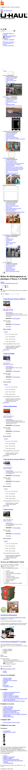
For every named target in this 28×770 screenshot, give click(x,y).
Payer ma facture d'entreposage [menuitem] (12, 170)
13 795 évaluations (16, 527)
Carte (7, 287)
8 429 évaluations (16, 318)
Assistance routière (7, 679)
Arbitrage (5, 755)
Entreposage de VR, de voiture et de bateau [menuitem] (14, 166)
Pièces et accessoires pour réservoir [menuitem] (12, 271)
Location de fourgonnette (8, 693)
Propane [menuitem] (5, 262)
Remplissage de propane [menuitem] (10, 265)
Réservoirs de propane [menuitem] (10, 270)
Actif (2, 9)
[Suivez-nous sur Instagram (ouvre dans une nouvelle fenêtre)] (4, 737)
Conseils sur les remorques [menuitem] (11, 80)
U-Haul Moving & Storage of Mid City (14, 459)
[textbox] (17, 565)
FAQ (4, 684)
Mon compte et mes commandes (10, 680)
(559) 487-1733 (9, 523)
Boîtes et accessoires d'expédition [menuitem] (12, 205)
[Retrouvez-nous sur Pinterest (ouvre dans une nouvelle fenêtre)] (4, 739)
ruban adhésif (15, 617)
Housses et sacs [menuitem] (9, 207)
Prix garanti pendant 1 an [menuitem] (8, 33)
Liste (7, 285)
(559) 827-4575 (9, 419)
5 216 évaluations (16, 425)
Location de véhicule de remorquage (11, 695)
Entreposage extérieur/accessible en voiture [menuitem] (14, 169)
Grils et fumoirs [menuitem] (9, 267)
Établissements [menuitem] (7, 37)
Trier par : (3, 293)
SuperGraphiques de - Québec (11, 722)
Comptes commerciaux (8, 706)
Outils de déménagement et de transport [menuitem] (13, 208)
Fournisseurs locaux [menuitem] (10, 238)
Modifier (2, 282)
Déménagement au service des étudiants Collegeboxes (15, 714)
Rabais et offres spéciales (8, 716)
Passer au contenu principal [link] (6, 10)
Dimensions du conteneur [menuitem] (11, 141)
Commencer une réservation (11, 99)
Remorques (10, 75)
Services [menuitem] (7, 241)
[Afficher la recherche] (4, 29)
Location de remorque (8, 694)
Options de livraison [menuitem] (10, 135)
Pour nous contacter (7, 678)
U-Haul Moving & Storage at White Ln (14, 299)
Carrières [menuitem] (5, 34)
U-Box (16, 131)
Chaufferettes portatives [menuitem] (10, 268)
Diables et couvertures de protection (11, 697)
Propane (9, 262)
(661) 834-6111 (9, 312)
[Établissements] (5, 29)
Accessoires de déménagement (12, 577)
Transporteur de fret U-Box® (9, 732)
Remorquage (5, 96)
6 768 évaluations (16, 371)
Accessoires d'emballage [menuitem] (10, 204)
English (5, 671)
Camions (8, 570)
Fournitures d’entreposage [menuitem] (11, 174)
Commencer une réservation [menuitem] (11, 78)
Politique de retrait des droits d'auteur (11, 759)
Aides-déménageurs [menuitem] (7, 234)
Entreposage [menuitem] (5, 158)
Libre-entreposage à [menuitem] (11, 162)
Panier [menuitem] (6, 38)
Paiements (5, 681)
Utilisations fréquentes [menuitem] (10, 136)
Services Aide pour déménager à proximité (13, 641)
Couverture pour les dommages (10, 711)
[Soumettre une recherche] (14, 31)
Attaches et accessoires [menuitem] (10, 83)
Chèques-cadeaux (7, 715)
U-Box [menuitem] (7, 131)
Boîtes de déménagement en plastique (14, 583)
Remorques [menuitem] (5, 75)
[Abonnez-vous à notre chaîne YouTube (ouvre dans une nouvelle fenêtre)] (4, 744)
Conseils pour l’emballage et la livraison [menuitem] (15, 138)
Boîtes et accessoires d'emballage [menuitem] (9, 185)
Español (5, 672)
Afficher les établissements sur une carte (9, 283)
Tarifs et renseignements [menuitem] (10, 134)
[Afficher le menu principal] (2, 12)
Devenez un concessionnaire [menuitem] (9, 35)
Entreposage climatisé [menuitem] (10, 165)
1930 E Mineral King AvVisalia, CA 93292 (8, 416)
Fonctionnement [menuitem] (9, 240)
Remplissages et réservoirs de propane (11, 712)
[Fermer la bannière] (1, 1)
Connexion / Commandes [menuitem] (8, 39)
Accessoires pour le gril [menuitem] (10, 266)
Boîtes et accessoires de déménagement (11, 710)
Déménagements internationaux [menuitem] (12, 137)
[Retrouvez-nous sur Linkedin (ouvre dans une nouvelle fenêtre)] (4, 741)
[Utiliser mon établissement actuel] (10, 564)
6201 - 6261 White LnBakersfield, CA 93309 (8, 309)
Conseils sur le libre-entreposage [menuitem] (12, 173)
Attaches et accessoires (8, 708)
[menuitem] (16, 99)
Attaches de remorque (10, 579)
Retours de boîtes (9, 580)
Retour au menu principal (12, 76)
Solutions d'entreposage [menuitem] (10, 210)
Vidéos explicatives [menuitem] (9, 79)
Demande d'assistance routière (8, 668)
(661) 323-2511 (9, 366)
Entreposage (11, 158)
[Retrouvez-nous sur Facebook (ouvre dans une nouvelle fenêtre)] (4, 735)
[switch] (14, 286)
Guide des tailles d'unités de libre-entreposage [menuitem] (15, 168)
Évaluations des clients (8, 686)
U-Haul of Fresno (8, 509)
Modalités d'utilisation (8, 758)
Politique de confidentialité (9, 757)
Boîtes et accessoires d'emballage (11, 200)
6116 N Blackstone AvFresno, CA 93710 (8, 520)
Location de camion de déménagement (11, 692)
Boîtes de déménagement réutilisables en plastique (14, 701)
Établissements (8, 763)
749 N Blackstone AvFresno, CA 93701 (8, 468)
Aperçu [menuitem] (7, 237)
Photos (8, 306)
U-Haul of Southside (9, 353)
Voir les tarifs (6, 349)
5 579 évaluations (16, 475)
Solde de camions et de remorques (13, 573)
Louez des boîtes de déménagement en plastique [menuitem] (15, 212)
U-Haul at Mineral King (10, 406)
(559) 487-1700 (9, 470)
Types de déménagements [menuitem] (11, 242)
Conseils (5, 682)
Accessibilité (6, 685)
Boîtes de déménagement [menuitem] (10, 203)
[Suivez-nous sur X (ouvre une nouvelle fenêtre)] (4, 743)
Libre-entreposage (10, 572)
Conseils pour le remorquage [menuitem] (11, 102)
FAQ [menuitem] (7, 81)
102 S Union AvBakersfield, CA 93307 (8, 363)
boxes (10, 617)
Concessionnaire (6, 730)
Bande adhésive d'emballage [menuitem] (11, 209)
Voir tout (6, 331)
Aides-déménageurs (16, 234)
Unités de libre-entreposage (9, 699)
